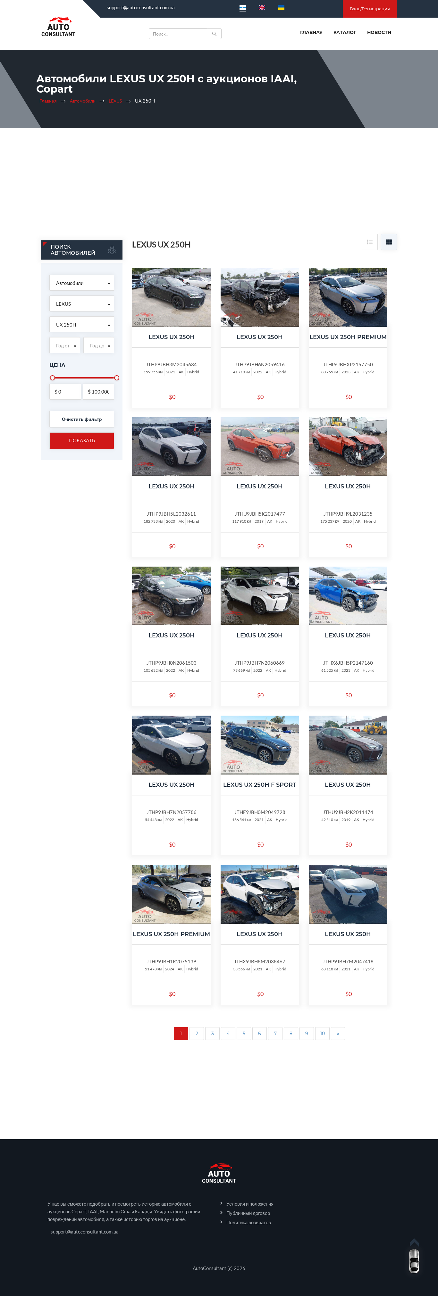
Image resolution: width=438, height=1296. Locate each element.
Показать (82, 441)
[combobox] (81, 283)
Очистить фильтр (82, 419)
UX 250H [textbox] (66, 325)
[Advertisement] (219, 186)
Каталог (344, 32)
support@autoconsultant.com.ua (141, 7)
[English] (262, 7)
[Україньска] (281, 7)
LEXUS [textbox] (63, 304)
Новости (379, 32)
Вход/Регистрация (370, 8)
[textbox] (64, 345)
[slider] (52, 377)
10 (322, 1033)
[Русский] (243, 7)
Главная (311, 32)
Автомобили (83, 101)
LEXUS (115, 101)
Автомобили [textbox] (69, 283)
